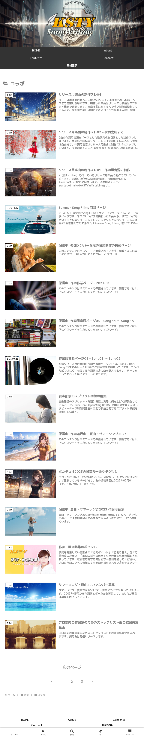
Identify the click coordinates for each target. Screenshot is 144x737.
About (72, 719)
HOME (25, 719)
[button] (133, 577)
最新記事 (107, 725)
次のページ (72, 667)
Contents (119, 719)
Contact (36, 725)
